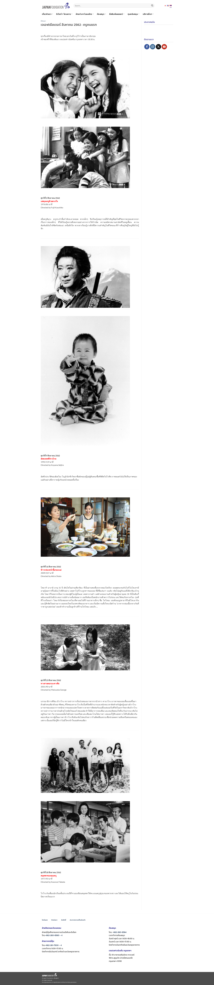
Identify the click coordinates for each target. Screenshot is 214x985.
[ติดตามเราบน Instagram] (152, 46)
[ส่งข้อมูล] (152, 6)
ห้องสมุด (100, 14)
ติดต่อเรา (54, 920)
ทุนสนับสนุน (133, 14)
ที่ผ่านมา (43, 21)
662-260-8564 (120, 932)
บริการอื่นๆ (147, 14)
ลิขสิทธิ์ (63, 920)
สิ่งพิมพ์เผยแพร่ (116, 14)
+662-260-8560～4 (53, 935)
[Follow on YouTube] (164, 46)
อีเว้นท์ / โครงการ (63, 14)
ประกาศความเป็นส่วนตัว (77, 920)
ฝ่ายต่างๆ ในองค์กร (84, 14)
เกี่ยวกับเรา (46, 14)
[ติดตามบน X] (158, 46)
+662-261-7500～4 (53, 945)
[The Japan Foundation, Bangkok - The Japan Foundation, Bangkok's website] (56, 5)
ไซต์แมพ (45, 920)
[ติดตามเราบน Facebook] (147, 46)
